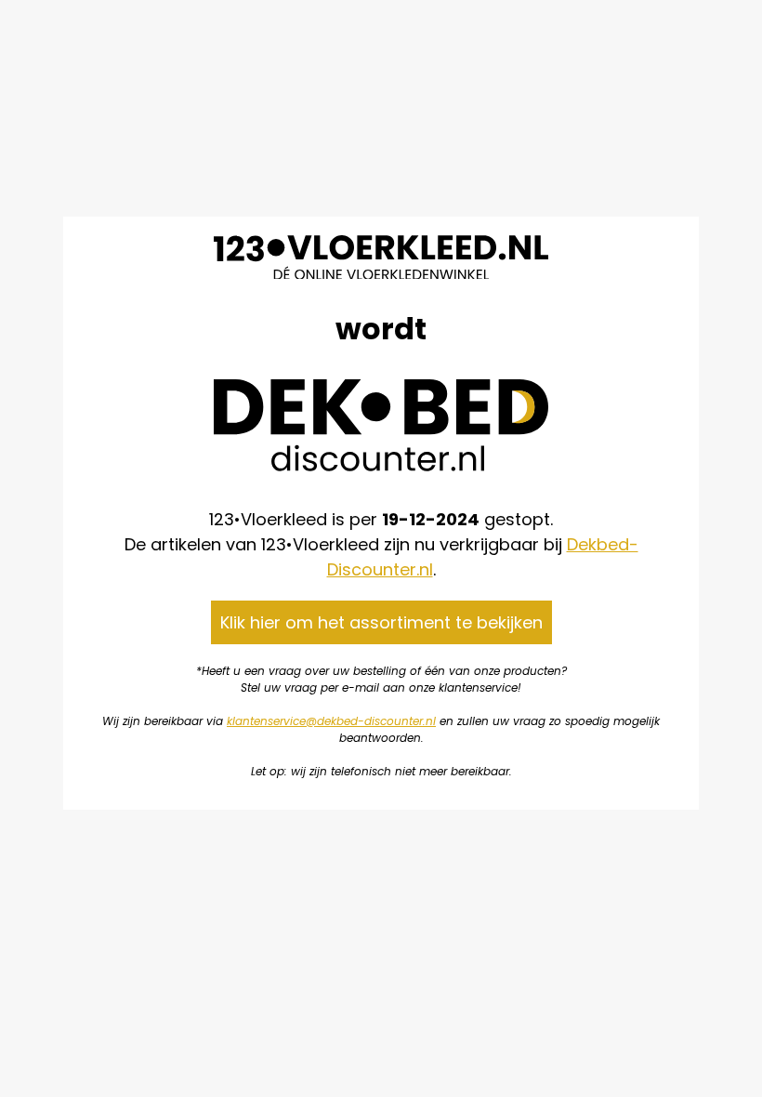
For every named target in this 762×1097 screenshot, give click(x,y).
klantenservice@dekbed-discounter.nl (331, 721)
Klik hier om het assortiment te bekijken (381, 622)
